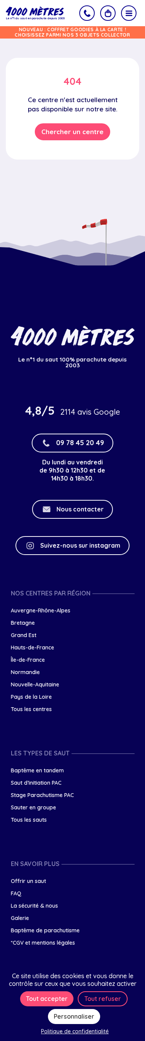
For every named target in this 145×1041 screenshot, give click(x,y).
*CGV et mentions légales (43, 942)
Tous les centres (31, 709)
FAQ (16, 893)
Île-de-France (28, 659)
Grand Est (23, 635)
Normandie (25, 672)
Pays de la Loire (31, 696)
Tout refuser (102, 998)
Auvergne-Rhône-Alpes (40, 610)
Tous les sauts (29, 819)
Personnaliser (74, 1016)
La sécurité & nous (34, 905)
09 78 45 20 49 (80, 442)
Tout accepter (47, 998)
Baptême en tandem (37, 770)
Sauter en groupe (33, 807)
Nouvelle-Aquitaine (35, 684)
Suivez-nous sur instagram (80, 545)
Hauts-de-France (32, 647)
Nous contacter (80, 509)
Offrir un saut (28, 881)
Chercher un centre (72, 132)
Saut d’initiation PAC (36, 782)
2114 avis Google (90, 412)
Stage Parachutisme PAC (42, 795)
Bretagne (23, 622)
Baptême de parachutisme (45, 930)
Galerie (20, 918)
